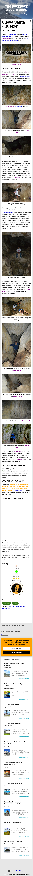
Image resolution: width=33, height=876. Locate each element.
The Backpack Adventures (16, 8)
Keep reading (24, 679)
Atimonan (13, 34)
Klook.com (4, 635)
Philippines (6, 603)
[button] (30, 21)
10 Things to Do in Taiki (11, 704)
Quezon (15, 603)
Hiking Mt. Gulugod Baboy (12, 822)
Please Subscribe (16, 652)
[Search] (31, 3)
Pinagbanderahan (24, 76)
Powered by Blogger (17, 871)
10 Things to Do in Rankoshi (13, 783)
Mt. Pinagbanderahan (18, 490)
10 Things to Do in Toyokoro (13, 723)
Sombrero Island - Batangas (13, 841)
